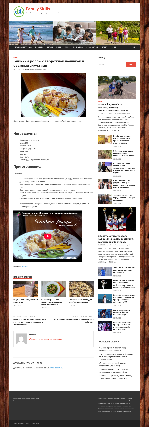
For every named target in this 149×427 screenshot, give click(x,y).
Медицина (78, 47)
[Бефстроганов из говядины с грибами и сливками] (81, 297)
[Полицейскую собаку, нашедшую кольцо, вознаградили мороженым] (117, 99)
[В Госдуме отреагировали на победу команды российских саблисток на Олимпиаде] (117, 231)
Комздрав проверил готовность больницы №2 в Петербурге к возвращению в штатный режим (116, 356)
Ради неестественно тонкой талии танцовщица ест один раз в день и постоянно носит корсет (124, 167)
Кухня (66, 47)
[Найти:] (117, 64)
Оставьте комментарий (38, 69)
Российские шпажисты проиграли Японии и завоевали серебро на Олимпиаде (123, 325)
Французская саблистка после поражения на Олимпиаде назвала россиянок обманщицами (124, 283)
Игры (58, 47)
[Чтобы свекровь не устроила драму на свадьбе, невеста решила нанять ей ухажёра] (105, 188)
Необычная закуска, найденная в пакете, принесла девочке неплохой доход (122, 139)
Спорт (104, 47)
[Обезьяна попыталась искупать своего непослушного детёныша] (105, 159)
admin (27, 69)
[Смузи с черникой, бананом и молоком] (25, 297)
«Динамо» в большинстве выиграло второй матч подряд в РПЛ (124, 270)
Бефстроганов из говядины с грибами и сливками (81, 301)
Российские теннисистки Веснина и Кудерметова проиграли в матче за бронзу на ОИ (124, 298)
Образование (92, 47)
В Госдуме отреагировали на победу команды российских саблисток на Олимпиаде (116, 238)
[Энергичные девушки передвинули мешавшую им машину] (105, 203)
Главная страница (23, 47)
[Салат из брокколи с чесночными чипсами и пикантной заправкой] (53, 297)
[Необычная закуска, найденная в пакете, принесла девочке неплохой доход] (105, 144)
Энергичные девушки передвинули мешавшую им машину (124, 197)
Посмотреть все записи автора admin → (46, 339)
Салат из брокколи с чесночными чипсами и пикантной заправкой (51, 302)
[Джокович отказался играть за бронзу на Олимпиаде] (105, 317)
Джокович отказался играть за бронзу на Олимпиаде (122, 312)
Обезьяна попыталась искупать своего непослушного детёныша (124, 153)
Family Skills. (38, 8)
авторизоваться (55, 368)
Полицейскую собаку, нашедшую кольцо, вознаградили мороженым (113, 107)
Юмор (113, 47)
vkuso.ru (25, 267)
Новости (39, 47)
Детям (50, 47)
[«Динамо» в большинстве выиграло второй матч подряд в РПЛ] (105, 275)
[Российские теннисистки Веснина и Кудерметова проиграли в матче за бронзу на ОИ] (105, 303)
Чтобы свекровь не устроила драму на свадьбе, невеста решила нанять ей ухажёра (124, 183)
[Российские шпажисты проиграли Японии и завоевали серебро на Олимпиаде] (105, 330)
